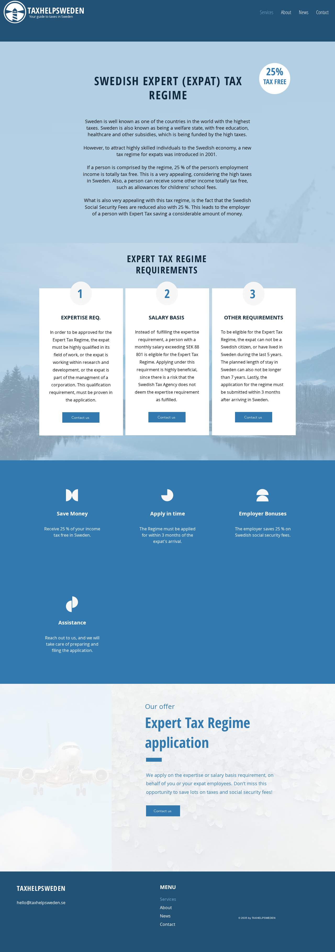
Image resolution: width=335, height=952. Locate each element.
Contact (167, 924)
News (165, 916)
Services (168, 899)
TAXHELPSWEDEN (55, 10)
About (166, 907)
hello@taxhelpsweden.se (41, 902)
